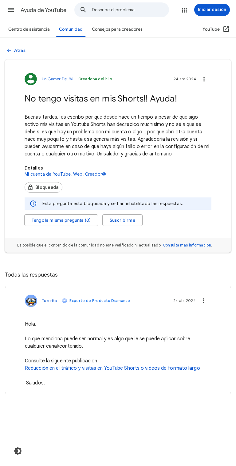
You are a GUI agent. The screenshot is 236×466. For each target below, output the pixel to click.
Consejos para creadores (117, 29)
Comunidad (71, 29)
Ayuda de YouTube (43, 10)
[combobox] (130, 10)
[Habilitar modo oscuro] (17, 451)
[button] (11, 9)
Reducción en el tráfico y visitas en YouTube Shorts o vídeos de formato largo (112, 368)
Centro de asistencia (29, 29)
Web (78, 174)
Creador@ (95, 174)
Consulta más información (187, 245)
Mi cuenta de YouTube (48, 174)
